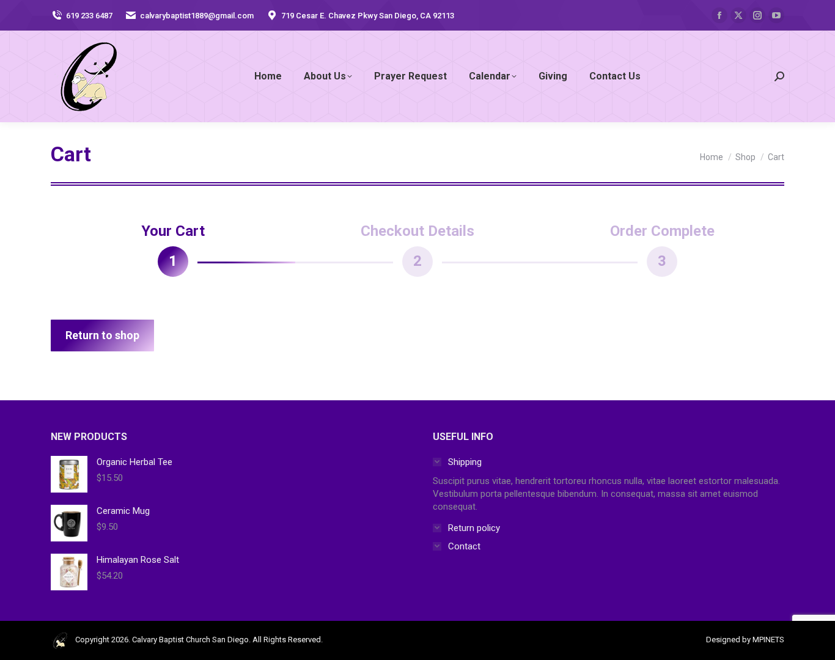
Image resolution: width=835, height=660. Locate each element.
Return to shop (102, 335)
